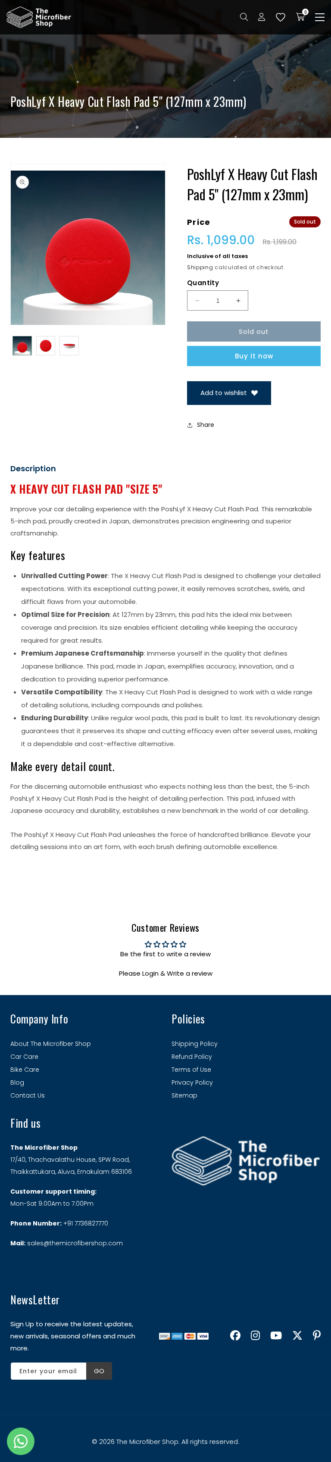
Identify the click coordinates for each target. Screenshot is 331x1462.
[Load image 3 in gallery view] (69, 345)
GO (99, 1370)
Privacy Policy (192, 1082)
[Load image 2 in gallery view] (46, 345)
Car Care (24, 1056)
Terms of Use (191, 1069)
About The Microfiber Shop (50, 1043)
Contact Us (27, 1095)
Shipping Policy (195, 1043)
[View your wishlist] (280, 17)
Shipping (200, 267)
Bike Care (24, 1069)
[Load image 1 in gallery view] (22, 345)
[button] (320, 17)
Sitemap (184, 1095)
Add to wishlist (223, 392)
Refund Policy (192, 1056)
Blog (17, 1082)
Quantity (203, 282)
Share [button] (205, 424)
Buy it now (254, 356)
